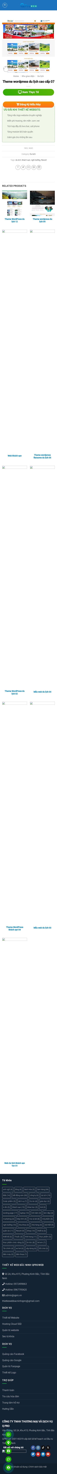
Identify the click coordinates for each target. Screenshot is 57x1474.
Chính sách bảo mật (38, 1467)
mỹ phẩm (47, 1219)
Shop (31, 1231)
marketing (8, 1219)
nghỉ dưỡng (35, 160)
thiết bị (42, 1231)
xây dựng (31, 1248)
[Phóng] (6, 69)
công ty (34, 1195)
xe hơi (19, 1248)
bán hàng (43, 1189)
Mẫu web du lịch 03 (42, 928)
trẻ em (41, 1242)
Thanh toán (8, 1390)
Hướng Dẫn (8, 1408)
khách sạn (26, 160)
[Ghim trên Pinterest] (33, 167)
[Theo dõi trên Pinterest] (38, 1454)
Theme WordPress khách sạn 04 (14, 928)
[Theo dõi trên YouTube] (48, 1454)
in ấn (6, 1207)
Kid (42, 1207)
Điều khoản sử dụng (18, 1467)
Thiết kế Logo (9, 1372)
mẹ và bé (34, 1219)
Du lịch (40, 76)
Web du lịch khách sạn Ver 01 (14, 1164)
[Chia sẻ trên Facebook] (17, 167)
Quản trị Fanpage (11, 1366)
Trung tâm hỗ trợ (10, 1402)
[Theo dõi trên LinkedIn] (43, 1454)
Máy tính (21, 1219)
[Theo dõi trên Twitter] (33, 1454)
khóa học (32, 1207)
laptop (24, 1213)
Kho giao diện (28, 76)
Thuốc (18, 1237)
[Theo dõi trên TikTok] (43, 1447)
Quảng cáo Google (11, 1360)
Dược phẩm (9, 1201)
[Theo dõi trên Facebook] (33, 1447)
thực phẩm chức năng (13, 1242)
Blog (18, 1189)
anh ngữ (7, 1189)
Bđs (6, 1195)
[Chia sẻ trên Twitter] (23, 167)
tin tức (31, 1242)
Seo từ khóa (8, 1336)
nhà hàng (37, 1225)
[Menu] (4, 5)
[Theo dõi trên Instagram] (38, 1447)
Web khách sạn (15, 456)
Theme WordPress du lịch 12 (15, 220)
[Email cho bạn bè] (28, 167)
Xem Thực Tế (30, 92)
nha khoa (24, 1225)
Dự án (33, 1201)
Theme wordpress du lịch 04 (42, 220)
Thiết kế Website (10, 1317)
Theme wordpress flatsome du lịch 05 (42, 456)
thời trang (31, 1237)
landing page (10, 1213)
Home (16, 76)
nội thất (49, 1225)
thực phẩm (45, 1237)
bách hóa (29, 1189)
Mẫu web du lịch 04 (42, 692)
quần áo (8, 1231)
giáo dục (45, 1201)
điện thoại (21, 1254)
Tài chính (8, 1248)
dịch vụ (22, 1201)
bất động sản (20, 1195)
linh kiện (36, 1213)
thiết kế (7, 1237)
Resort (44, 160)
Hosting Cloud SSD (11, 1324)
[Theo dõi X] (48, 1447)
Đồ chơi (43, 1248)
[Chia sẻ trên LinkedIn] (39, 167)
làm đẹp (48, 1213)
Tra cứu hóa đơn (10, 1396)
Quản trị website (10, 1330)
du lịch (18, 160)
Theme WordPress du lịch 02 (15, 692)
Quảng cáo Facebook (13, 1354)
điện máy (8, 1254)
